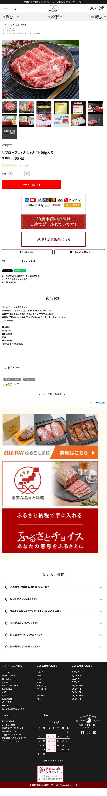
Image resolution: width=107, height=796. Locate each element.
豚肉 (39, 698)
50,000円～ (77, 698)
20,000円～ (77, 688)
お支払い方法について (12, 734)
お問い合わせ (27, 252)
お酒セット (6, 692)
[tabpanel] (53, 69)
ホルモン (41, 695)
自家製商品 (7, 688)
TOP (4, 28)
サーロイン (42, 688)
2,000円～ (77, 672)
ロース (11, 28)
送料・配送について (10, 731)
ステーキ (6, 672)
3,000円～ (77, 675)
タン (39, 692)
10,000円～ (77, 685)
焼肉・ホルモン (8, 675)
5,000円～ (77, 678)
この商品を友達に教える (14, 279)
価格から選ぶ (99, 16)
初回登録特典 (8, 721)
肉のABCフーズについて (12, 728)
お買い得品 (7, 698)
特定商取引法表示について (14, 738)
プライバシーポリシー (11, 741)
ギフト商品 (7, 702)
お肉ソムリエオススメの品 (13, 708)
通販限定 (6, 705)
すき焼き (6, 682)
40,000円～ (77, 695)
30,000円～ (77, 692)
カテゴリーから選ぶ (11, 16)
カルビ (40, 672)
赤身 (39, 682)
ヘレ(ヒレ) (41, 685)
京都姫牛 (6, 695)
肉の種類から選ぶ (55, 16)
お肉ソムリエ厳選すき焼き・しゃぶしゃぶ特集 (24, 33)
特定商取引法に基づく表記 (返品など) (21, 275)
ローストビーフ (8, 678)
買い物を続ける (11, 282)
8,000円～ (13, 31)
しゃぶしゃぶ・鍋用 (10, 685)
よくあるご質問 (8, 724)
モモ (39, 678)
